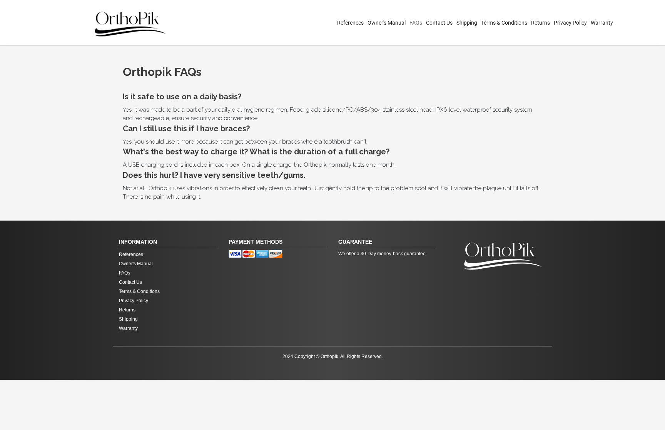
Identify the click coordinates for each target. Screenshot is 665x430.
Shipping (466, 23)
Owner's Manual (387, 23)
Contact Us (439, 23)
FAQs (415, 23)
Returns (540, 23)
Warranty (602, 23)
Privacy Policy (570, 23)
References (350, 23)
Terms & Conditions (504, 23)
